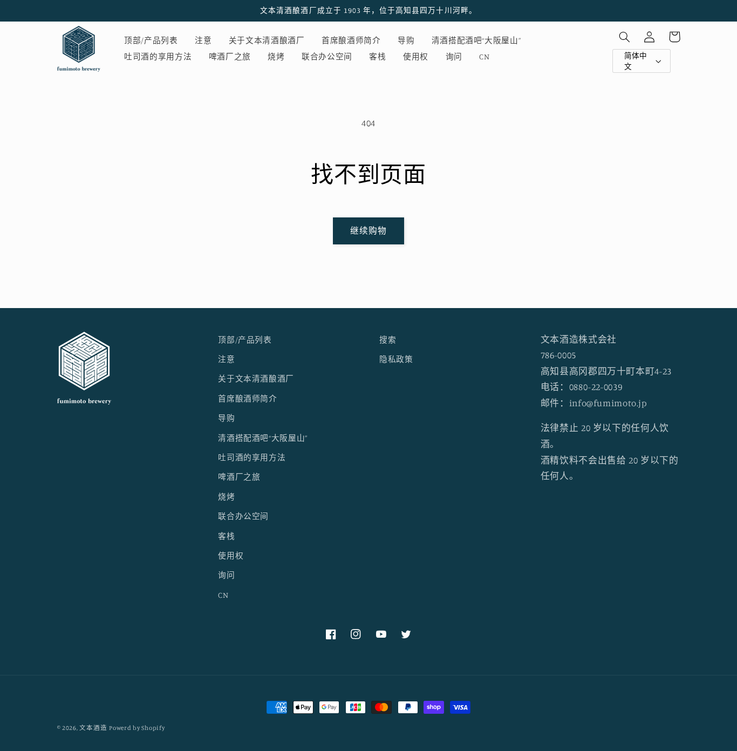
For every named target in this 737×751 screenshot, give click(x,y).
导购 (226, 417)
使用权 (230, 555)
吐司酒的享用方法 (251, 457)
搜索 (387, 339)
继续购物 (368, 231)
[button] (624, 36)
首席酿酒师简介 (247, 398)
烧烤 (226, 496)
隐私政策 (396, 359)
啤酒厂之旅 (239, 476)
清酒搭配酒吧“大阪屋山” (263, 437)
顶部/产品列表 (244, 339)
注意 (226, 359)
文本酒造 (93, 728)
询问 (226, 574)
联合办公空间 (243, 516)
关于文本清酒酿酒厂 (256, 378)
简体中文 (635, 61)
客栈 (226, 536)
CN (223, 594)
